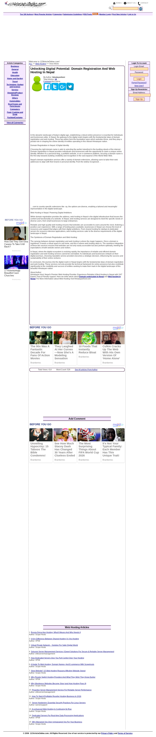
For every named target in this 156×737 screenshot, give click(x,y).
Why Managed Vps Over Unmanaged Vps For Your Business (57, 722)
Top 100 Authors (26, 14)
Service (15, 90)
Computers (15, 109)
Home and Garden (15, 78)
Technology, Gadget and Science (15, 86)
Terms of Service (125, 733)
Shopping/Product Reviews (15, 94)
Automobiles (14, 101)
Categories (57, 14)
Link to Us (132, 14)
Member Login (105, 14)
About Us (131, 3)
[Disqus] (77, 504)
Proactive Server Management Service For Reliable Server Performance (62, 690)
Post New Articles (119, 14)
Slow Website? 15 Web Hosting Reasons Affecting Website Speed (58, 671)
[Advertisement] (78, 37)
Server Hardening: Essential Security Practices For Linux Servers (59, 703)
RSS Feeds (87, 14)
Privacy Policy (107, 733)
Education (15, 75)
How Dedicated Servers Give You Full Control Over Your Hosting (57, 658)
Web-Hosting (40, 64)
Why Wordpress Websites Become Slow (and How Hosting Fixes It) (58, 683)
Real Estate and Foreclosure (15, 105)
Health (15, 72)
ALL (30, 64)
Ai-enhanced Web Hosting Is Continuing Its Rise (52, 709)
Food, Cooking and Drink (15, 113)
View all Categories (15, 123)
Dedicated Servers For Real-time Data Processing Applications (58, 715)
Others (15, 98)
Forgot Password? (139, 83)
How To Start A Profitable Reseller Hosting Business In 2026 (56, 696)
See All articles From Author (86, 370)
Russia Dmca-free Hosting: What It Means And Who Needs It (56, 632)
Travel (15, 82)
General (15, 69)
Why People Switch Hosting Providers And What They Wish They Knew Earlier (63, 677)
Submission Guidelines (72, 14)
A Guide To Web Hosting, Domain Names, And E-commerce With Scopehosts (62, 664)
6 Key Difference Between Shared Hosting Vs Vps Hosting (55, 639)
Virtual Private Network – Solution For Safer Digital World (54, 645)
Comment (47, 81)
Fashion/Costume (15, 117)
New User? (139, 86)
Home (118, 3)
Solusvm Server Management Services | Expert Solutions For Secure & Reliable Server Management (72, 652)
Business (15, 66)
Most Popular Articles (43, 14)
